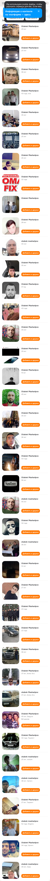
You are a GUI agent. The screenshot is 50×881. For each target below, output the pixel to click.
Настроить (32, 18)
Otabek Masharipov (30, 26)
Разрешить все (15, 18)
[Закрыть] (38, 11)
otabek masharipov (29, 241)
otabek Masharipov (29, 692)
